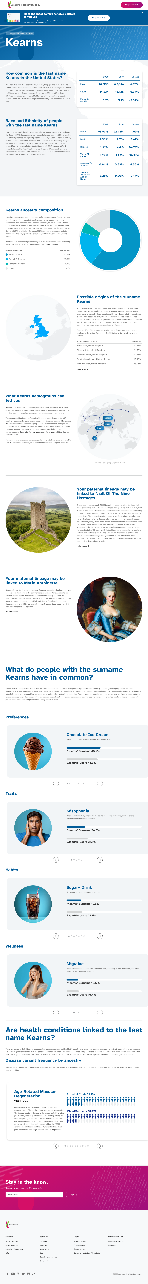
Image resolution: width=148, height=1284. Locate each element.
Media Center (45, 1249)
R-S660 (63, 418)
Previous (56, 783)
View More (81, 369)
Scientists (112, 1245)
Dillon (59, 432)
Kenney (32, 432)
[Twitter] (23, 1275)
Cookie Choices (79, 1249)
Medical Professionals (116, 1241)
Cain (21, 432)
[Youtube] (13, 1275)
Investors (43, 1241)
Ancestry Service (12, 1245)
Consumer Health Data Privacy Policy (87, 1253)
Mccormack (40, 432)
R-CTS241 (16, 427)
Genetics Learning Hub (48, 1257)
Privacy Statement (80, 1245)
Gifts (7, 1253)
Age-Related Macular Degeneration (48, 1130)
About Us (43, 1245)
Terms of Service (80, 1241)
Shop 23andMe (98, 18)
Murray (53, 432)
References (82, 546)
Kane (48, 432)
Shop (131, 5)
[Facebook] (8, 1275)
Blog (41, 1253)
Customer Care (45, 1261)
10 (88, 1146)
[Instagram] (18, 1275)
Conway (14, 435)
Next (100, 783)
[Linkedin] (28, 1275)
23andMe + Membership (14, 1249)
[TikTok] (34, 1275)
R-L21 (26, 427)
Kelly (26, 432)
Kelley (8, 435)
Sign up (73, 1194)
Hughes (66, 432)
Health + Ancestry (12, 1241)
